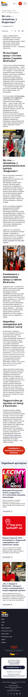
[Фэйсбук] (12, 31)
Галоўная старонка (7, 10)
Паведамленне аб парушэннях (13, 690)
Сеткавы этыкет (13, 688)
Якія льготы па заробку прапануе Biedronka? (12, 364)
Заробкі (3, 639)
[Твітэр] (19, 31)
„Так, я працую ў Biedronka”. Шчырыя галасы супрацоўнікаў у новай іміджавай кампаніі (13, 587)
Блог (14, 10)
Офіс (2, 625)
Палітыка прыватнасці (13, 685)
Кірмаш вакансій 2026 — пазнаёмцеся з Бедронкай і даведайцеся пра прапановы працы (14, 541)
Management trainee (6, 631)
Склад (2, 622)
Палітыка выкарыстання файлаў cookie (13, 687)
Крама (3, 619)
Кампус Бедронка (5, 628)
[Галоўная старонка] (4, 613)
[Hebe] (17, 654)
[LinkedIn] (15, 31)
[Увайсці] (20, 3)
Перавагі (3, 642)
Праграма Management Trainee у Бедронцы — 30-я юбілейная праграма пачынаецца (13, 493)
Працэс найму (5, 633)
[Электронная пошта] (22, 31)
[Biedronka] (12, 654)
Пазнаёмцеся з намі (6, 636)
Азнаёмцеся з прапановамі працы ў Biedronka (14, 450)
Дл (4, 331)
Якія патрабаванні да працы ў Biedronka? (14, 116)
